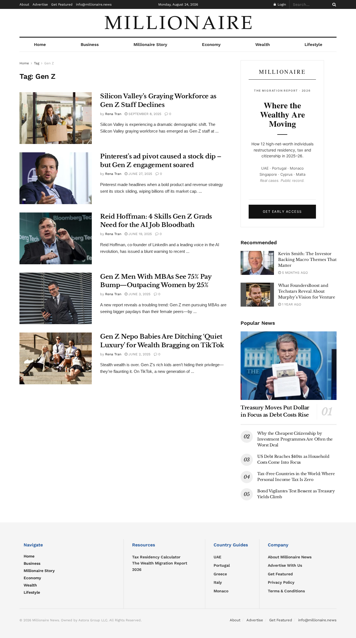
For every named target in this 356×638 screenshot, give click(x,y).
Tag (36, 63)
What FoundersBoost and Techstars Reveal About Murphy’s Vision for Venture (306, 291)
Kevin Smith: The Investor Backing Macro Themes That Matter (307, 259)
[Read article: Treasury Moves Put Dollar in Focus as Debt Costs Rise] (289, 365)
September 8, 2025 (144, 114)
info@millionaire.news (94, 4)
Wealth (262, 44)
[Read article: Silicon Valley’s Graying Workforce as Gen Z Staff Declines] (55, 118)
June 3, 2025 (138, 294)
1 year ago (291, 304)
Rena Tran (113, 114)
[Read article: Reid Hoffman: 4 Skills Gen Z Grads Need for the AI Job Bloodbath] (55, 238)
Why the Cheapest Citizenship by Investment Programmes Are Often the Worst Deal (295, 439)
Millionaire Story (150, 44)
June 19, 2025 (139, 234)
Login (281, 4)
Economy (211, 44)
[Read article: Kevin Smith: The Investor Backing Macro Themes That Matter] (257, 263)
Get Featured (62, 4)
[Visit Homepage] (178, 22)
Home (40, 44)
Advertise (40, 4)
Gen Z (49, 63)
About (24, 4)
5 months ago (294, 273)
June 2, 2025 (138, 354)
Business (90, 44)
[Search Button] (333, 4)
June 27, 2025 (139, 174)
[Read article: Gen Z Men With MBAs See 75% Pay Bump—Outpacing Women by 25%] (55, 298)
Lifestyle (313, 44)
